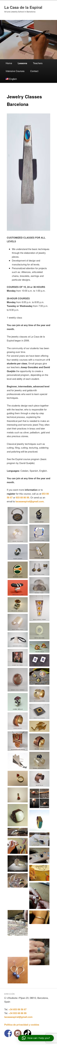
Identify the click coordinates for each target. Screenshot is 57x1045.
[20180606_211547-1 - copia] (39, 917)
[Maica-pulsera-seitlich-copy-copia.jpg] (18, 622)
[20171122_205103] (39, 820)
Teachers (38, 63)
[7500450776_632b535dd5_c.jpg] (39, 551)
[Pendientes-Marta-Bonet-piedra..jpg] (39, 660)
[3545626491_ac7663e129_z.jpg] (39, 711)
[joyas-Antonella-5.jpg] (39, 726)
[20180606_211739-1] (39, 952)
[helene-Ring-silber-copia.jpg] (18, 604)
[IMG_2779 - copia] (18, 846)
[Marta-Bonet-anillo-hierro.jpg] (18, 552)
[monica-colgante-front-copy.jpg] (18, 679)
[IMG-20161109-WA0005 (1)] (18, 795)
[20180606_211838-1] (18, 946)
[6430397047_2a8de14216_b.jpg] (39, 515)
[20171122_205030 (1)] (18, 815)
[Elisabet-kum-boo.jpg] (18, 515)
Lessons (22, 63)
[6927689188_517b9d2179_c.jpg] (18, 760)
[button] (36, 1038)
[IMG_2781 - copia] (39, 839)
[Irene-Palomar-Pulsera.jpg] (18, 534)
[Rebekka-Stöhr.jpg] (39, 676)
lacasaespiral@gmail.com (30, 501)
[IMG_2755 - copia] (39, 873)
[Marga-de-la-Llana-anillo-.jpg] (18, 587)
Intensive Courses (15, 71)
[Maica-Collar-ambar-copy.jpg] (39, 608)
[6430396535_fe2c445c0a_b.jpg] (39, 760)
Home (9, 63)
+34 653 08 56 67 (17, 1009)
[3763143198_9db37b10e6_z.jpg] (18, 741)
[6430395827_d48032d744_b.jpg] (39, 631)
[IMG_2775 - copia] (18, 832)
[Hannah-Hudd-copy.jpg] (39, 585)
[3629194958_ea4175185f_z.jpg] (39, 694)
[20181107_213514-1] (18, 923)
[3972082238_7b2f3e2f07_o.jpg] (39, 779)
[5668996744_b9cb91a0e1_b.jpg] (39, 741)
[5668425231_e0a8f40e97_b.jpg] (39, 647)
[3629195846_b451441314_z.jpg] (18, 721)
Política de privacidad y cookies (21, 1024)
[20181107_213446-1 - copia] (18, 898)
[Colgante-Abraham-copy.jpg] (18, 639)
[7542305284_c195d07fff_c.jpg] (18, 570)
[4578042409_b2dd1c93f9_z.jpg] (39, 533)
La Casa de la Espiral (23, 7)
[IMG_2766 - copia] (18, 863)
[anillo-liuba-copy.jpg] (18, 702)
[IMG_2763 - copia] (18, 880)
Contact (34, 71)
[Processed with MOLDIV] (39, 798)
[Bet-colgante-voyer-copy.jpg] (18, 657)
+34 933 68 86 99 (17, 1013)
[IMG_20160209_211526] (18, 778)
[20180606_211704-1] (39, 856)
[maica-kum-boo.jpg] (39, 568)
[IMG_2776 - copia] (39, 931)
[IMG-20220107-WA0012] (18, 970)
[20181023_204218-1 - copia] (39, 896)
